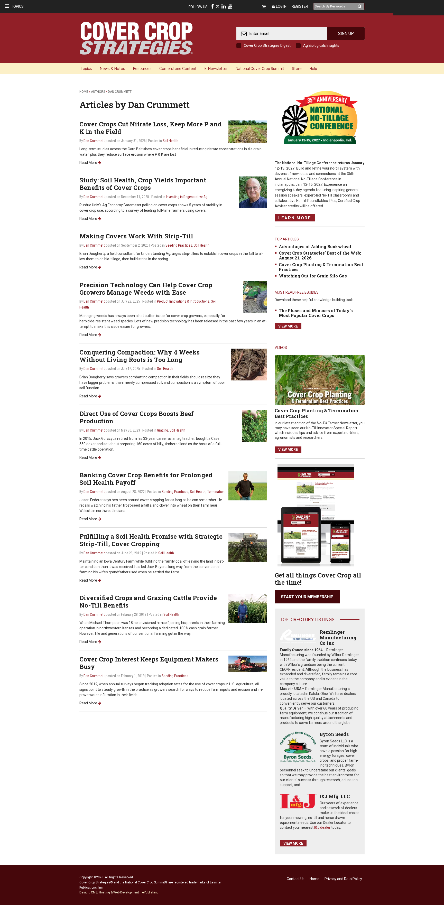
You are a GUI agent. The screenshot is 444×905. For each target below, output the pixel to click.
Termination (216, 492)
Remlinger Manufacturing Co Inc (338, 637)
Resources (142, 68)
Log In (281, 6)
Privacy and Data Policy (343, 879)
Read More (88, 163)
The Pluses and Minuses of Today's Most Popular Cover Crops (316, 313)
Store (297, 68)
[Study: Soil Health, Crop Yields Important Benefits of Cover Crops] (253, 192)
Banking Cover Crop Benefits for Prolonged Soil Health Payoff (145, 479)
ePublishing (150, 892)
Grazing (162, 430)
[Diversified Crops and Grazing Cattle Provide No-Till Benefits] (247, 608)
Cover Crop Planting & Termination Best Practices (321, 267)
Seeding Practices (178, 245)
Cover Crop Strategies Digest (267, 45)
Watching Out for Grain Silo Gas (313, 275)
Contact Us (295, 879)
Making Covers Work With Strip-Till (136, 236)
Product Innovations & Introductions (183, 301)
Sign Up (346, 33)
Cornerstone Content (178, 68)
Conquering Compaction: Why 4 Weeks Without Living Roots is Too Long (139, 356)
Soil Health (170, 141)
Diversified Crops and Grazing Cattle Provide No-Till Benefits (148, 601)
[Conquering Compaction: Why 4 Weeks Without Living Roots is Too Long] (249, 364)
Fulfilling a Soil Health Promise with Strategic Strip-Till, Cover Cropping (151, 540)
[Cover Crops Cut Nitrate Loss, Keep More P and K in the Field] (247, 131)
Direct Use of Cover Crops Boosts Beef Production (136, 417)
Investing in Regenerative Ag (186, 197)
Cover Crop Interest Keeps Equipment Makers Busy (148, 663)
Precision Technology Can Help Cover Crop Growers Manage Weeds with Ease (145, 288)
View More (288, 326)
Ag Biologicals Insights (321, 45)
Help (313, 68)
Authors (98, 92)
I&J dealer (322, 827)
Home (83, 92)
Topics (17, 6)
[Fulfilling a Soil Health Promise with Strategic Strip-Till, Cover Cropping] (247, 547)
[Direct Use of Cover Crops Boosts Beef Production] (254, 425)
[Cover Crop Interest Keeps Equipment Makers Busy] (247, 663)
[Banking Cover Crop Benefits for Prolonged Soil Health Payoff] (247, 485)
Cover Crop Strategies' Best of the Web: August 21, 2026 (320, 255)
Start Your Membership (307, 596)
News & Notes (112, 68)
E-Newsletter (216, 68)
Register (300, 6)
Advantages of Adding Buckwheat (315, 246)
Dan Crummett (120, 92)
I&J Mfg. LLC (335, 796)
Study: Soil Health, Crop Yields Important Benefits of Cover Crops (142, 184)
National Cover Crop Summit (259, 68)
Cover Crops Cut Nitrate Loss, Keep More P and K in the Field (150, 128)
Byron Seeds (334, 734)
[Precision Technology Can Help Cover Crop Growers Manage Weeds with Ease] (255, 296)
